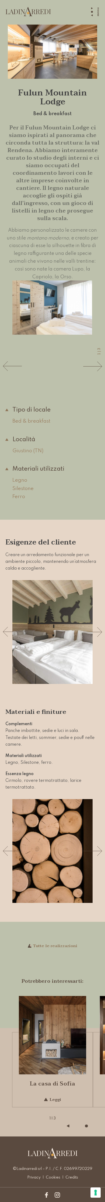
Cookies (53, 1177)
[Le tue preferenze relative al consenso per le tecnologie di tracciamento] (95, 1192)
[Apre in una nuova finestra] (46, 1195)
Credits (71, 1177)
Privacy (34, 1177)
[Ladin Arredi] (28, 12)
